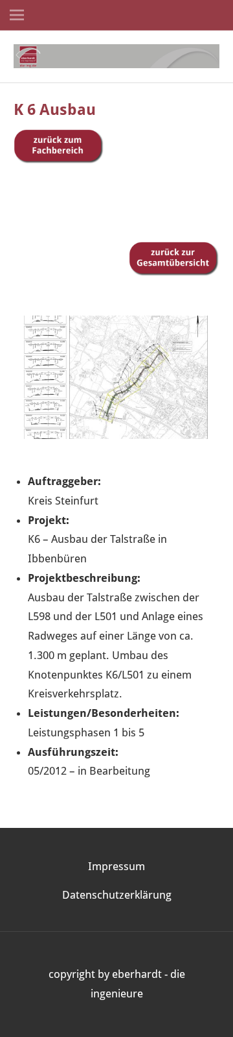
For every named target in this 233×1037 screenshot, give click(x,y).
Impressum (116, 866)
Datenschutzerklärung (117, 894)
